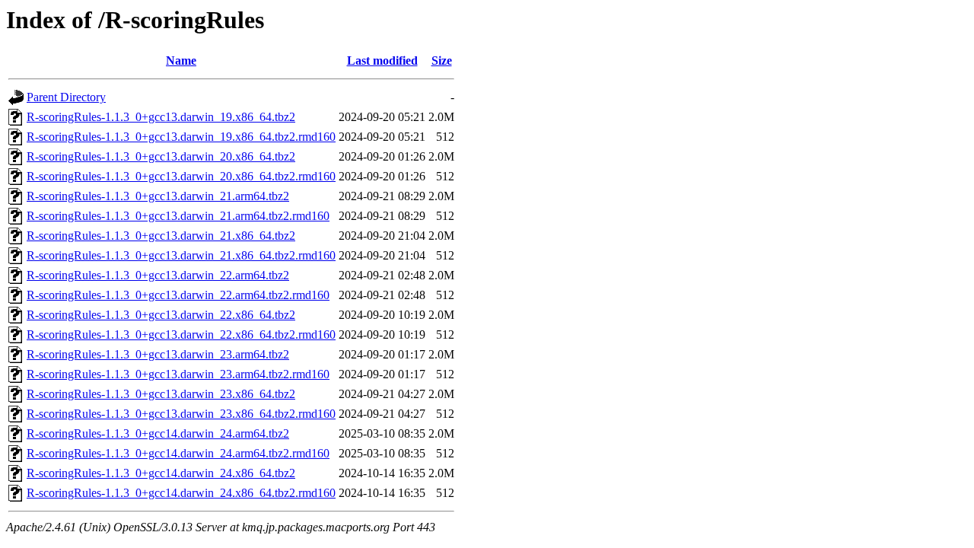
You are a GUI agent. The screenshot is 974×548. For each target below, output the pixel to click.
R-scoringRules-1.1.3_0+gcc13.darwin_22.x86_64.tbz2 (161, 314)
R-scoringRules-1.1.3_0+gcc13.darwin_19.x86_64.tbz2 (161, 116)
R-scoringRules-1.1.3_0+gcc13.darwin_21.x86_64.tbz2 (161, 235)
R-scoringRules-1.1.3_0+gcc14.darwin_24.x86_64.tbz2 (161, 473)
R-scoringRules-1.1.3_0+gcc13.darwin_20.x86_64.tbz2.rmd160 (181, 176)
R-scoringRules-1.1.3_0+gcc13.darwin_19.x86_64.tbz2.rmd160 (181, 136)
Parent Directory (66, 97)
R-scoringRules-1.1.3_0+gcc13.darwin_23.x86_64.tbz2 (161, 393)
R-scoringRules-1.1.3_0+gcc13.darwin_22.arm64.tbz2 (158, 275)
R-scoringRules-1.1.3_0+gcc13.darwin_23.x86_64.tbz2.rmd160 (181, 413)
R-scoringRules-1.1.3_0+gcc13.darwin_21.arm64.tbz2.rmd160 (178, 215)
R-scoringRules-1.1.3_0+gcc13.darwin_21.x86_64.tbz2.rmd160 (181, 255)
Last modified (382, 60)
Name (181, 60)
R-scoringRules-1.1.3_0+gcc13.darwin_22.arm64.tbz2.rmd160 (178, 294)
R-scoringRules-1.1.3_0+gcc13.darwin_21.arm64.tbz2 (158, 196)
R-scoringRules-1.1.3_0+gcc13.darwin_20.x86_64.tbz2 (161, 156)
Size (441, 60)
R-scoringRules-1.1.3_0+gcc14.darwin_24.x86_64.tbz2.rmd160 (181, 492)
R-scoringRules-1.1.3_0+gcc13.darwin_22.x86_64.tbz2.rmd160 (181, 334)
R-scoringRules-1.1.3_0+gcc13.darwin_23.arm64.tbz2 (158, 354)
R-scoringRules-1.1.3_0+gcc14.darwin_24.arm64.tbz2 (158, 433)
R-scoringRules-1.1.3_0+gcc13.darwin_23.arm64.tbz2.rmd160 (178, 374)
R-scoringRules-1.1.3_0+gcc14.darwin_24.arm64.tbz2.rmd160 (178, 453)
